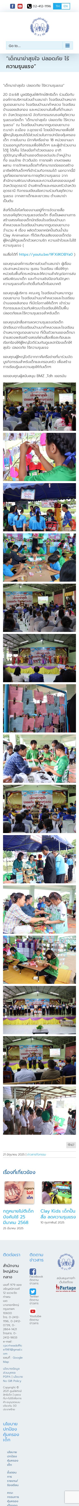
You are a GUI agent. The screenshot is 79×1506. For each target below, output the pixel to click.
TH (58, 6)
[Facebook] (12, 6)
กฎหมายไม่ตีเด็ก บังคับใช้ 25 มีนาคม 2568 (18, 1217)
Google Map (13, 1359)
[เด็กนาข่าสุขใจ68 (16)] (39, 636)
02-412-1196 (42, 6)
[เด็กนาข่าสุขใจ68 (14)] (39, 686)
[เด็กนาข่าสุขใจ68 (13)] (39, 736)
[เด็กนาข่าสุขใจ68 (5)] (39, 988)
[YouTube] (20, 6)
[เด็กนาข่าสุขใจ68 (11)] (39, 787)
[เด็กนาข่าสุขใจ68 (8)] (39, 887)
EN (66, 6)
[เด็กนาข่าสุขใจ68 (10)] (39, 837)
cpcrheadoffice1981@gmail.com (12, 1349)
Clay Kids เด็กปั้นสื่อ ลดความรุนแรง (58, 1214)
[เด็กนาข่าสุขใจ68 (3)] (39, 1038)
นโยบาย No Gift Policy (13, 1378)
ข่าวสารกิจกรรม (36, 1154)
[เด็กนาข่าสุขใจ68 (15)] (39, 535)
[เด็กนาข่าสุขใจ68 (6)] (39, 937)
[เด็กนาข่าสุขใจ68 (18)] (39, 485)
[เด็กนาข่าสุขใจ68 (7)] (39, 435)
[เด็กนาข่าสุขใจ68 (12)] (39, 384)
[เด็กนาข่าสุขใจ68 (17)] (39, 585)
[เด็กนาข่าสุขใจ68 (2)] (39, 1088)
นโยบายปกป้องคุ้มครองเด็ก (12, 1458)
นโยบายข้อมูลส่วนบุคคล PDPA (11, 1372)
